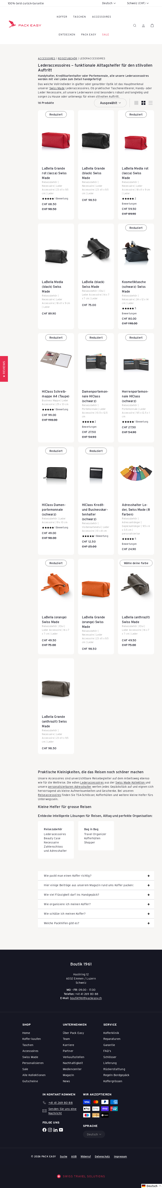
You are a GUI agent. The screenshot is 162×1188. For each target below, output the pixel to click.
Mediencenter (72, 1069)
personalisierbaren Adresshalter (69, 786)
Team (66, 1039)
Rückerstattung (114, 1069)
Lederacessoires (55, 834)
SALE (105, 34)
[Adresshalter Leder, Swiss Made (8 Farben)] (136, 500)
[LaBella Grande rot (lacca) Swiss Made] (56, 162)
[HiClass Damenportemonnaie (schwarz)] (56, 495)
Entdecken (67, 34)
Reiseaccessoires (49, 795)
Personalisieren (33, 1063)
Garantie (109, 1045)
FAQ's (107, 1051)
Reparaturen (112, 1039)
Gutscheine (30, 1081)
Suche (63, 1156)
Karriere (68, 1045)
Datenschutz (102, 1156)
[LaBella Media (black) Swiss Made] (56, 271)
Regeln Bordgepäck (116, 1075)
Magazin (68, 1075)
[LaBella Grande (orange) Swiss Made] (96, 607)
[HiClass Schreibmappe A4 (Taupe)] (56, 379)
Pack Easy (88, 34)
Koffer (62, 16)
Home (26, 1033)
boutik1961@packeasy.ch (86, 998)
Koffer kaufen (31, 1039)
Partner (68, 1051)
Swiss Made (57, 88)
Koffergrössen (112, 1081)
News (66, 1081)
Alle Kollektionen (34, 1075)
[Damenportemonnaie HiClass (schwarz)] (96, 387)
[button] (151, 1186)
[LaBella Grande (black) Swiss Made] (96, 158)
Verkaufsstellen (74, 1057)
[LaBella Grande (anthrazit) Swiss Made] (56, 706)
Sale (25, 1069)
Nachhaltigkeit (73, 1063)
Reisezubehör (67, 58)
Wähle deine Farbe (136, 563)
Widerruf (86, 1156)
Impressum (120, 1156)
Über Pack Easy (73, 1033)
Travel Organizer (95, 834)
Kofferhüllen (92, 838)
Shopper (89, 842)
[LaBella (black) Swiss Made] (96, 267)
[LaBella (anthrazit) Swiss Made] (136, 605)
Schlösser (110, 1057)
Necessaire (51, 842)
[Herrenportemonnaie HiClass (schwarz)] (136, 385)
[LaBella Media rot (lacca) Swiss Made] (136, 165)
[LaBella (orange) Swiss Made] (56, 605)
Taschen (79, 16)
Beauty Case (52, 838)
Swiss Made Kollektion (130, 782)
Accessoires (101, 16)
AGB (74, 1156)
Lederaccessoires (92, 782)
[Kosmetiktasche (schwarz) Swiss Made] (136, 276)
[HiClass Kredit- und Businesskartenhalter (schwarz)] (96, 499)
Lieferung (110, 1063)
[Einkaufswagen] (152, 25)
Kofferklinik (111, 1033)
